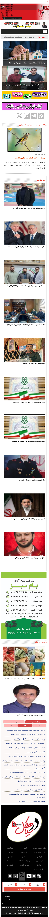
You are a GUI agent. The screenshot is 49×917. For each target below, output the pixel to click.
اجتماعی (39, 860)
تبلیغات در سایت (39, 852)
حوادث (39, 865)
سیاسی (10, 848)
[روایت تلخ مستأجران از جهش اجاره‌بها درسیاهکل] (25, 53)
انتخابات (10, 865)
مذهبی (24, 856)
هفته (39, 725)
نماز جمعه (24, 852)
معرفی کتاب (24, 865)
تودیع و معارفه (24, 860)
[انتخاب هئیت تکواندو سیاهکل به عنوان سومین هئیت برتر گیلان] (24, 78)
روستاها (10, 860)
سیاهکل (10, 852)
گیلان (25, 848)
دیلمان (10, 856)
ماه (25, 725)
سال (11, 725)
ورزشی (39, 856)
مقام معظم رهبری (39, 848)
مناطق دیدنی (39, 869)
